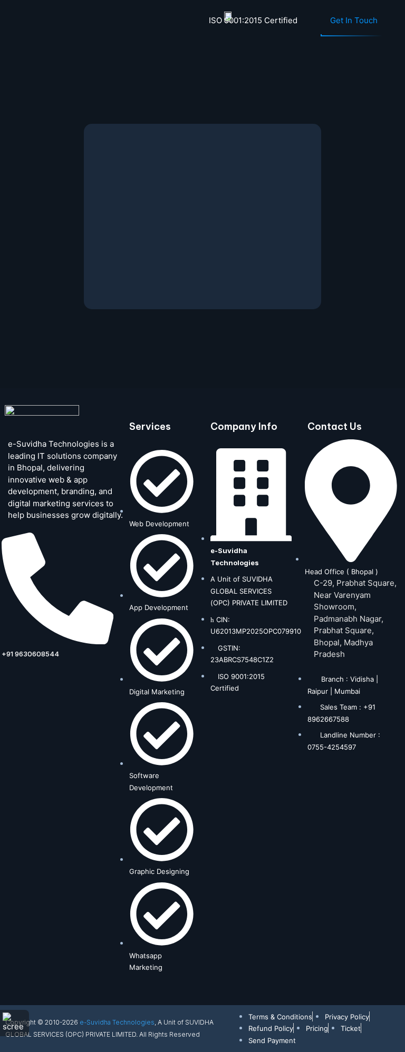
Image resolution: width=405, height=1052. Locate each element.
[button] (18, 22)
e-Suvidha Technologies (117, 1022)
